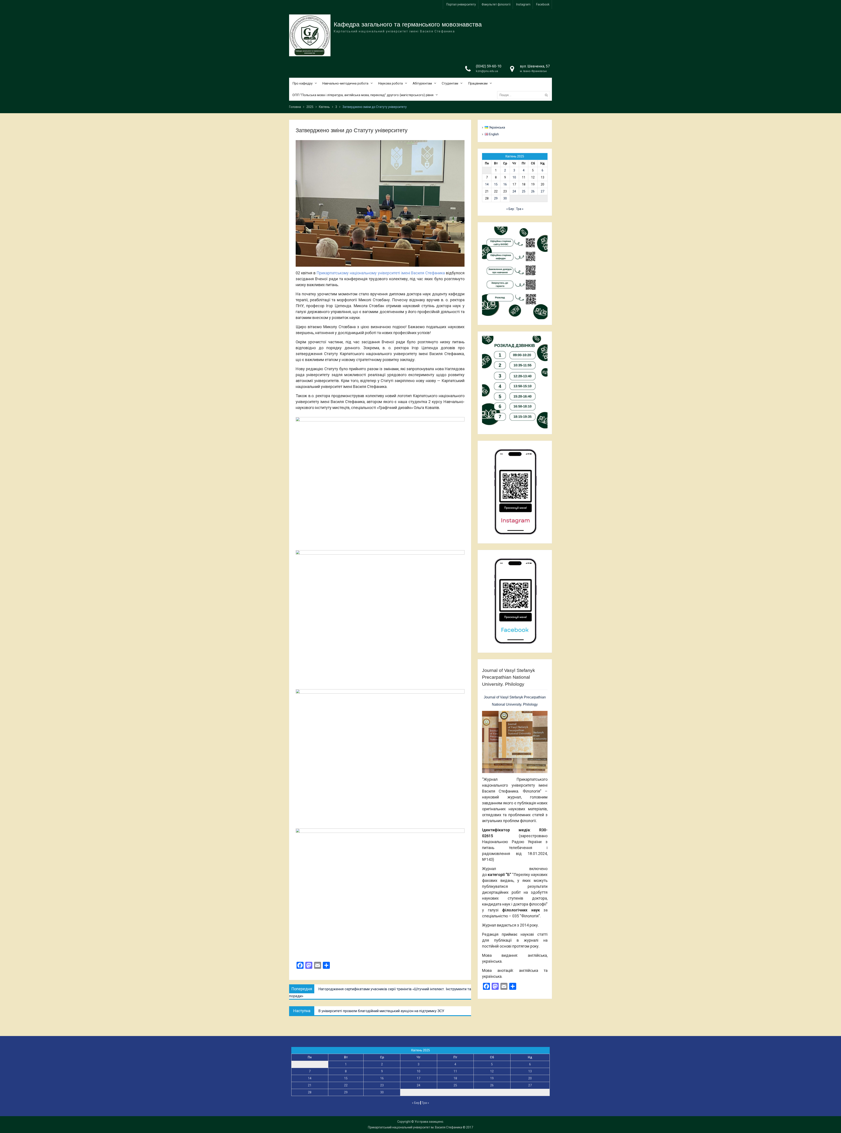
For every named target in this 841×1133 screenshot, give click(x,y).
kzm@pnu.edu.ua (487, 71)
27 (542, 191)
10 (514, 177)
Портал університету (461, 4)
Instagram (523, 4)
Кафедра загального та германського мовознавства (408, 24)
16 (505, 184)
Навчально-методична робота (345, 83)
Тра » (519, 209)
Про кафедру (302, 83)
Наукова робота (390, 83)
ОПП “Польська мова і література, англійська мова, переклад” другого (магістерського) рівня (362, 95)
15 (496, 184)
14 (487, 184)
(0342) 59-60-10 (488, 66)
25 (523, 191)
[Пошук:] (524, 95)
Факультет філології (496, 4)
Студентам (450, 83)
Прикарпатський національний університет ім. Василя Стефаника (415, 1127)
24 (514, 191)
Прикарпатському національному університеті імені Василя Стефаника (380, 273)
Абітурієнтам (422, 83)
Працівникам (478, 83)
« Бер (510, 209)
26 (533, 191)
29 (496, 198)
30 (505, 198)
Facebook (542, 4)
